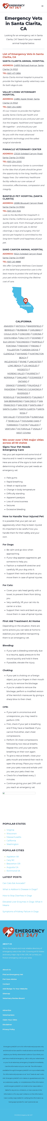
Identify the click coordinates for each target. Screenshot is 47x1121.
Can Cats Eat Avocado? (14, 883)
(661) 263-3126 (14, 211)
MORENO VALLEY (16, 373)
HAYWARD (22, 354)
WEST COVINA (23, 433)
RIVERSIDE (22, 393)
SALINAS (37, 397)
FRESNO (35, 346)
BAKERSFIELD (34, 326)
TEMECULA (13, 421)
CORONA (36, 334)
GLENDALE (8, 354)
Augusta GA (12, 867)
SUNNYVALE (37, 417)
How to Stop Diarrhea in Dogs (17, 895)
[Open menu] (42, 6)
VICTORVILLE (23, 429)
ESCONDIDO (23, 342)
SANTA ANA (36, 405)
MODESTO (22, 369)
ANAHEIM (8, 326)
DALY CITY (24, 338)
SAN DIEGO (30, 401)
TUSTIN (24, 425)
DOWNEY (36, 338)
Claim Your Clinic (10, 1020)
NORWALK (9, 377)
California (11, 840)
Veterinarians (8, 1015)
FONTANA (11, 346)
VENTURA (10, 429)
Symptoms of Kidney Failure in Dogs (21, 911)
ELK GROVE (9, 342)
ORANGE (10, 385)
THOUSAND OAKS (30, 421)
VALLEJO (34, 425)
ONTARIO (22, 381)
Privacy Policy (9, 1029)
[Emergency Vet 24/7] (13, 6)
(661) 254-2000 (14, 161)
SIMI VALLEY (9, 417)
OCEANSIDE (35, 377)
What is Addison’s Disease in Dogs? (20, 889)
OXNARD (21, 385)
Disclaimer (7, 1024)
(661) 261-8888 (14, 262)
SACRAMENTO (24, 397)
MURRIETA (32, 373)
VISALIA (36, 429)
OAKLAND (22, 377)
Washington (13, 844)
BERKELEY (9, 330)
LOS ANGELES (30, 365)
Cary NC (11, 860)
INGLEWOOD (10, 362)
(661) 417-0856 (14, 73)
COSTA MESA (10, 338)
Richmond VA (13, 871)
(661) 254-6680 (14, 107)
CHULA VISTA (10, 334)
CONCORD (25, 334)
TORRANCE (12, 425)
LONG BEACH (14, 365)
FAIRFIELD (37, 342)
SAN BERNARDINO (13, 401)
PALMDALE (33, 385)
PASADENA (10, 389)
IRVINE (23, 362)
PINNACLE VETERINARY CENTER (22, 149)
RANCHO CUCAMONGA (29, 389)
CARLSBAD (35, 330)
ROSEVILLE (8, 397)
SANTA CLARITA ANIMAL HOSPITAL (23, 61)
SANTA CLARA (10, 409)
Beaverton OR (13, 863)
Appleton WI (13, 856)
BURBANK (22, 330)
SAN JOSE (23, 405)
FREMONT (23, 346)
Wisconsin (12, 833)
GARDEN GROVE (30, 350)
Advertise (7, 1010)
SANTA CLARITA (27, 409)
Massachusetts (14, 837)
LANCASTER (35, 362)
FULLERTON (13, 350)
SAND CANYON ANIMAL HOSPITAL (23, 249)
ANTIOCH (21, 326)
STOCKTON (23, 417)
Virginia (10, 830)
